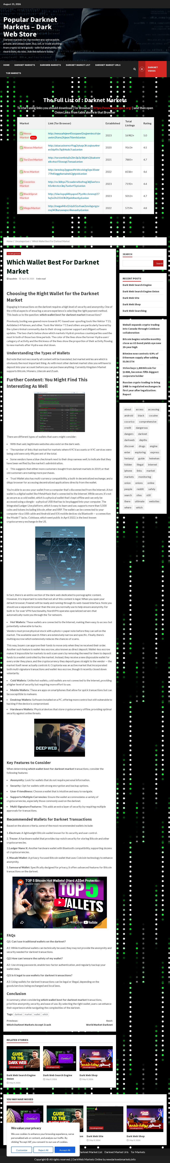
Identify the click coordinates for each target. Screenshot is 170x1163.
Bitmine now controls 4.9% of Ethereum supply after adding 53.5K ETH (140, 357)
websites (154, 501)
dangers (128, 433)
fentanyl (129, 458)
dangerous (142, 427)
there (127, 501)
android (128, 415)
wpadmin (13, 278)
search (128, 495)
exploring (140, 452)
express (154, 452)
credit (127, 427)
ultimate (139, 501)
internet (152, 464)
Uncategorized (14, 254)
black (141, 415)
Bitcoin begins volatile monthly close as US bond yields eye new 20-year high (142, 343)
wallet (37, 1014)
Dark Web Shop (96, 1058)
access (139, 409)
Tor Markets (13, 73)
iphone (128, 470)
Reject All (43, 1150)
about (127, 409)
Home (6, 64)
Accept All (64, 1150)
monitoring (144, 476)
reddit (140, 489)
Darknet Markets (24, 64)
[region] (43, 1139)
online (150, 482)
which (45, 1014)
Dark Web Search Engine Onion (23, 1058)
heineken (154, 458)
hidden (128, 464)
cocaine (153, 415)
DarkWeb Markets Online (87, 1159)
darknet (18, 1014)
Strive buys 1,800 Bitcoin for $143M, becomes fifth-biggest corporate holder (141, 372)
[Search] (134, 69)
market (28, 1014)
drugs (142, 446)
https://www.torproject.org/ (112, 108)
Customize (21, 1150)
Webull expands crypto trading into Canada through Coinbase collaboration (141, 328)
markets (129, 476)
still (148, 495)
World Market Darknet (99, 1022)
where (127, 507)
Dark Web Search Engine (59, 1058)
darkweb (129, 439)
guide (141, 458)
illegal (140, 464)
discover (129, 446)
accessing (153, 409)
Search (127, 254)
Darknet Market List (78, 64)
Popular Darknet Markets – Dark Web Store (30, 26)
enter (127, 452)
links (139, 470)
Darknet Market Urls (108, 64)
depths (143, 439)
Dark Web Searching (135, 310)
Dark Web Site (131, 297)
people (128, 489)
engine (153, 446)
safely (151, 489)
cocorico (129, 421)
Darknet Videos (153, 69)
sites (139, 495)
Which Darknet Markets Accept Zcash (29, 1022)
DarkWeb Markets (50, 64)
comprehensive (147, 421)
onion (127, 482)
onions (139, 482)
